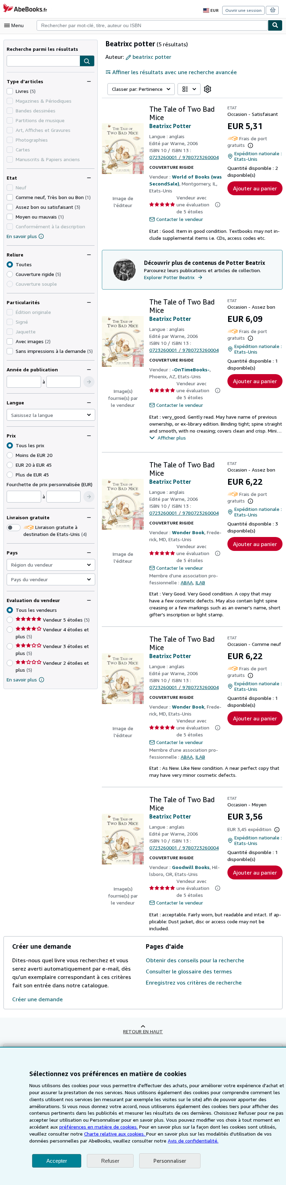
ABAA (187, 582)
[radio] (10, 274)
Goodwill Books (191, 867)
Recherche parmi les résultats (42, 49)
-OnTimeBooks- (191, 369)
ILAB (200, 582)
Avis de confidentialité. (193, 1141)
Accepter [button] (56, 1161)
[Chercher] (275, 25)
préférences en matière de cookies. (98, 1127)
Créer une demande (37, 999)
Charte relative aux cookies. (115, 1134)
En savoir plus (22, 236)
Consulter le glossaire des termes (189, 971)
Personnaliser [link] (169, 1161)
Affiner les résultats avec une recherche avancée (174, 72)
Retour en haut (143, 1031)
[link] (207, 89)
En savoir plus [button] (22, 679)
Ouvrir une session (243, 10)
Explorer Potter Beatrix (169, 277)
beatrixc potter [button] (152, 56)
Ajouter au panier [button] (255, 188)
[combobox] (152, 25)
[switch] (14, 527)
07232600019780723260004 (184, 157)
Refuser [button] (110, 1161)
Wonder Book (188, 532)
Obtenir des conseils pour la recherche (195, 960)
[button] (87, 61)
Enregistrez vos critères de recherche (194, 982)
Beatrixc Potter (170, 126)
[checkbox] (10, 91)
